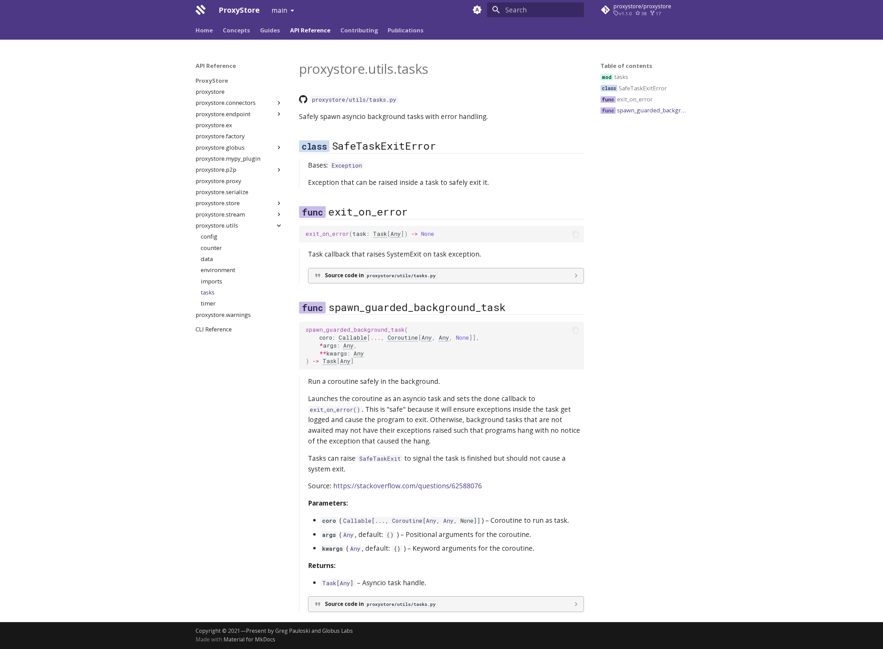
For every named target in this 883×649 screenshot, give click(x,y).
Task (380, 233)
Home (204, 30)
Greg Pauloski (292, 631)
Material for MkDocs (249, 639)
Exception (346, 165)
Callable (353, 337)
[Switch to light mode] (477, 10)
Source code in (380, 275)
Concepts (236, 30)
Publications (406, 30)
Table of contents (626, 66)
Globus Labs (337, 631)
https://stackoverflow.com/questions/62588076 (407, 485)
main (279, 10)
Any (395, 233)
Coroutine (403, 337)
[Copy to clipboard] (576, 234)
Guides (270, 30)
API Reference (310, 30)
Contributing (359, 30)
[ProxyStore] (200, 10)
